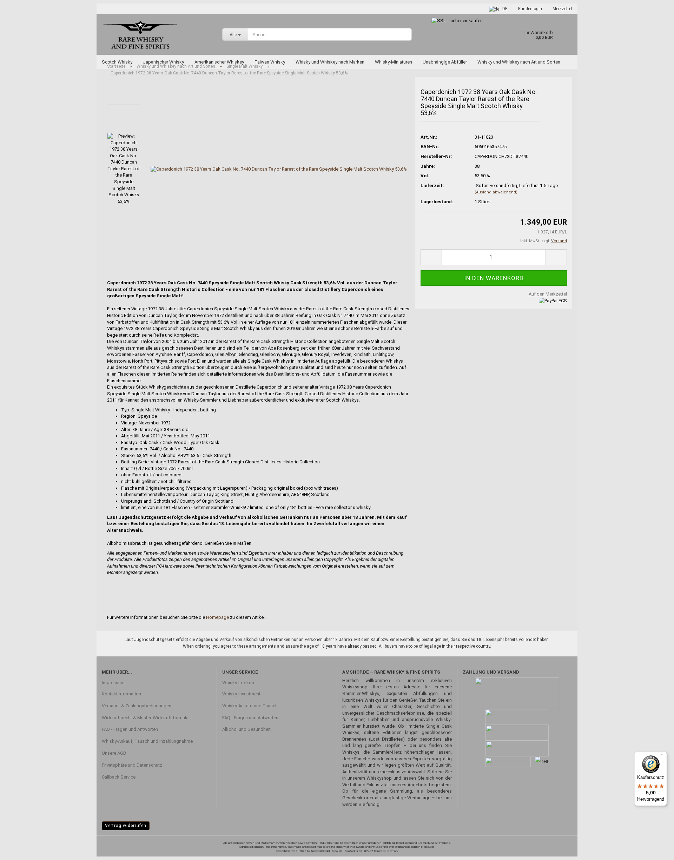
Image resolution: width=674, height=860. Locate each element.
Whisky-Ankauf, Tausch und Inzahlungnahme (147, 741)
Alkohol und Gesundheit (246, 729)
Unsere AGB (114, 753)
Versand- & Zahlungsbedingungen (136, 705)
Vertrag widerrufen (125, 825)
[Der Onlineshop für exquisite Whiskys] (157, 34)
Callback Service (119, 777)
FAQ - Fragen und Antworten (130, 729)
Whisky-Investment (241, 693)
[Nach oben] (654, 849)
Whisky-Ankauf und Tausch (250, 705)
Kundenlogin (530, 8)
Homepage (217, 617)
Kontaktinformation (121, 693)
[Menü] (663, 756)
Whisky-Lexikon (238, 682)
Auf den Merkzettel (548, 294)
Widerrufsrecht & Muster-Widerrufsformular (146, 717)
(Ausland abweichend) (496, 192)
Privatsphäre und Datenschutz (132, 765)
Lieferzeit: (432, 185)
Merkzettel (562, 8)
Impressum (113, 682)
